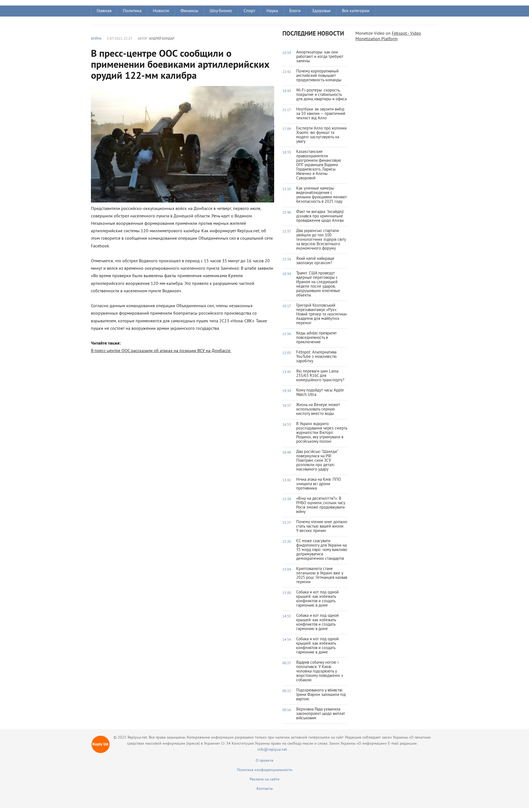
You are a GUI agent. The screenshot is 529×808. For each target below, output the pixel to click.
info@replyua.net (272, 749)
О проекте (264, 760)
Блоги (295, 11)
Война (96, 39)
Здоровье (321, 11)
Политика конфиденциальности (264, 770)
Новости (161, 11)
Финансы (189, 11)
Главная (104, 11)
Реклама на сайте (264, 779)
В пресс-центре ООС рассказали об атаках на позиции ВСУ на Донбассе (160, 351)
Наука (272, 11)
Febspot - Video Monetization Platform (388, 36)
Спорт (249, 11)
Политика (132, 11)
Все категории (355, 11)
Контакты (265, 789)
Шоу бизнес (221, 11)
